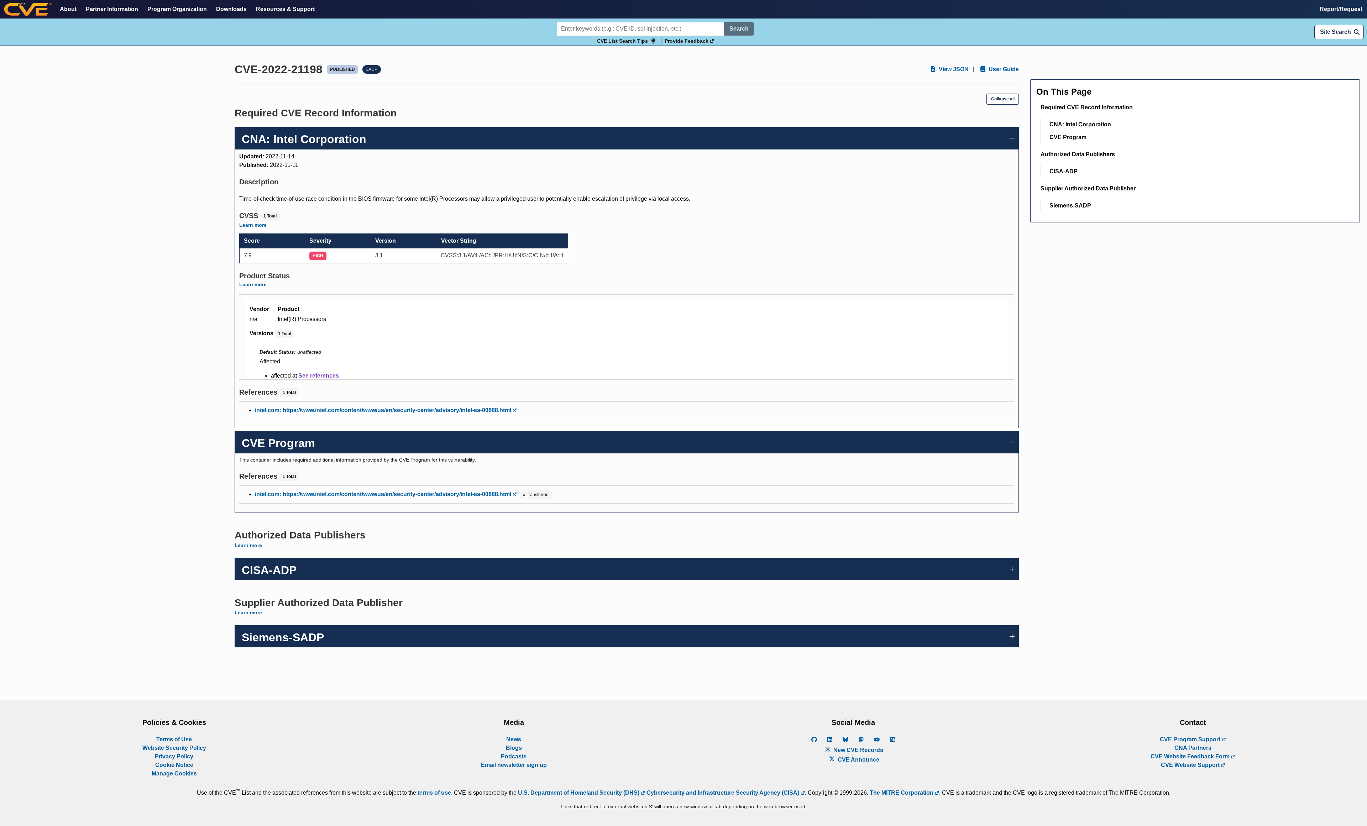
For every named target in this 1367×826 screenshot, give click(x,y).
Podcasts (514, 756)
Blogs (514, 748)
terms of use (434, 793)
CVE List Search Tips (622, 41)
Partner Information (112, 9)
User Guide (1003, 69)
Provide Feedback (687, 41)
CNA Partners (1192, 748)
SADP (371, 69)
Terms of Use (174, 739)
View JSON (953, 69)
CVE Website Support (1191, 765)
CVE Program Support (1191, 739)
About (68, 9)
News (513, 739)
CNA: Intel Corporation (1080, 124)
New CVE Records (857, 750)
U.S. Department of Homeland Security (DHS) (579, 793)
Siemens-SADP (1070, 205)
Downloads (231, 9)
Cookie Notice (174, 765)
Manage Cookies (174, 773)
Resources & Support (285, 9)
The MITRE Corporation (902, 793)
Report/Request (1341, 9)
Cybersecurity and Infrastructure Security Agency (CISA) (723, 793)
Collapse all (1003, 98)
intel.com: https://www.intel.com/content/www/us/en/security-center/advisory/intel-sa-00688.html (384, 410)
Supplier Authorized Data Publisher (1088, 188)
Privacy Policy (174, 756)
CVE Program (1067, 137)
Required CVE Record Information (1087, 107)
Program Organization (177, 9)
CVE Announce (857, 760)
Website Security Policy (174, 748)
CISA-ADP (1063, 171)
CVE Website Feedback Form (1191, 756)
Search (739, 29)
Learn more (253, 225)
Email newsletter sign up (514, 765)
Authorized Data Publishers (1078, 154)
